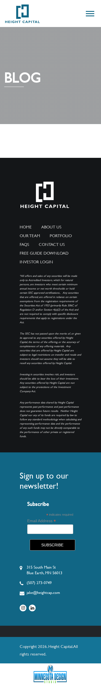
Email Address (41, 521)
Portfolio (61, 236)
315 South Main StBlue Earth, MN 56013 (44, 570)
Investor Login (36, 262)
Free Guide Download (44, 253)
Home (26, 227)
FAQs (24, 244)
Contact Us (52, 244)
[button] (89, 12)
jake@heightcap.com (43, 592)
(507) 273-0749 (39, 582)
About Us (51, 227)
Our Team (30, 236)
